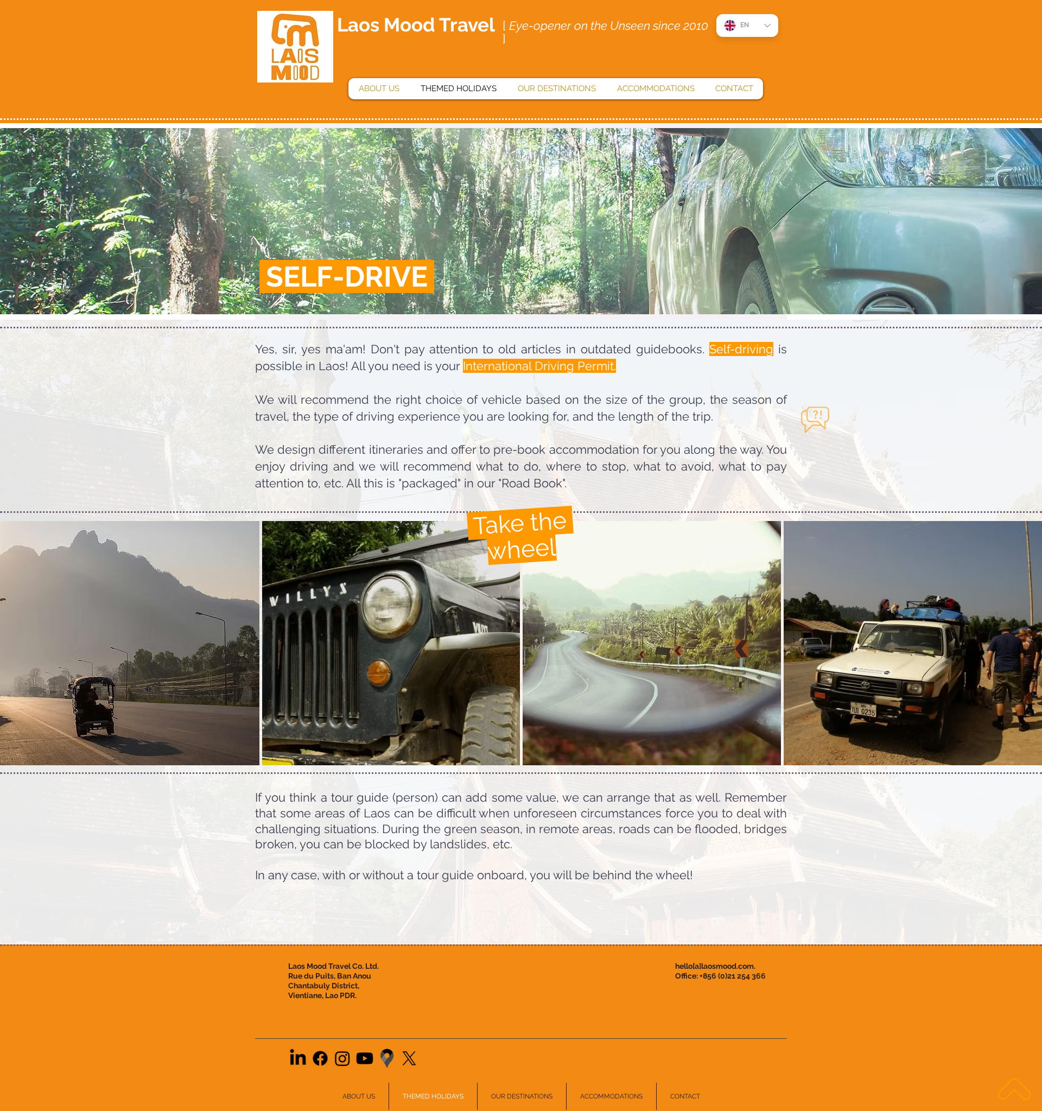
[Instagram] (342, 1058)
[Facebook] (320, 1058)
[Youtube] (364, 1058)
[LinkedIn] (298, 1058)
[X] (409, 1058)
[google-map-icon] (387, 1058)
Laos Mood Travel (416, 25)
